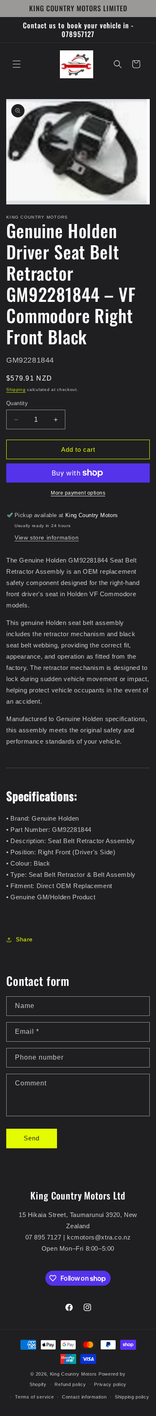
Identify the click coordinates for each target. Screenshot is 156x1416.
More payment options (78, 493)
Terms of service (34, 1396)
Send (32, 1138)
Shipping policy (132, 1396)
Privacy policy (110, 1384)
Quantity (17, 403)
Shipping (16, 389)
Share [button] (24, 939)
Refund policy (70, 1384)
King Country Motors (73, 1373)
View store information (47, 537)
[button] (16, 64)
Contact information (84, 1396)
